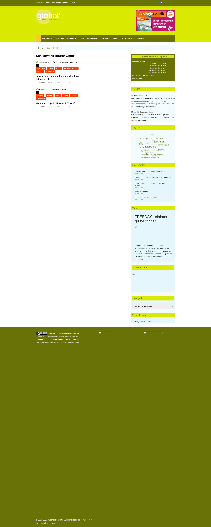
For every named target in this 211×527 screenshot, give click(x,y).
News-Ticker (47, 38)
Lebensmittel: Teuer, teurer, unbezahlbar (150, 171)
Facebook (165, 3)
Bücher (115, 38)
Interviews (139, 38)
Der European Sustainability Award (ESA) (148, 98)
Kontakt (48, 3)
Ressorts (60, 38)
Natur (58, 68)
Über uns (39, 3)
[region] (153, 280)
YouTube (173, 3)
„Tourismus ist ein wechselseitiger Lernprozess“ (153, 177)
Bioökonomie (126, 38)
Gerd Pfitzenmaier (45, 83)
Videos (39, 72)
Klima (50, 68)
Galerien (105, 38)
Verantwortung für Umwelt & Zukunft (55, 103)
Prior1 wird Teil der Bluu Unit (146, 197)
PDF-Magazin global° (60, 3)
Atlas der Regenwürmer (144, 191)
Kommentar (72, 38)
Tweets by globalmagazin (141, 322)
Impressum (87, 520)
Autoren (40, 95)
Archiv (72, 3)
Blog (82, 38)
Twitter (169, 3)
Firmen (49, 95)
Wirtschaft (50, 72)
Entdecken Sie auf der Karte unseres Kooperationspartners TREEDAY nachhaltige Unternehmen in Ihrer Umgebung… (152, 248)
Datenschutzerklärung (45, 523)
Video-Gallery (93, 38)
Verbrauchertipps (70, 68)
